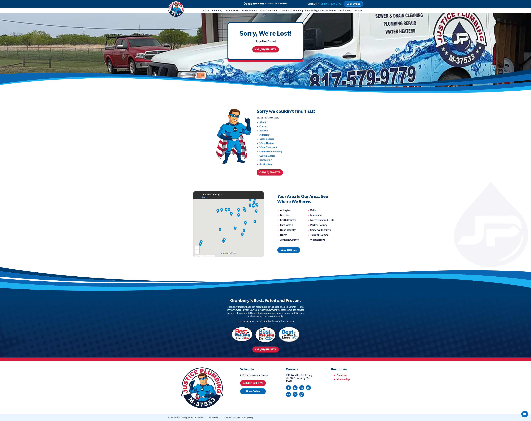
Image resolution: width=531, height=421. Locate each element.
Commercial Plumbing (291, 10)
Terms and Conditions (232, 417)
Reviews (263, 130)
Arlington (285, 210)
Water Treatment (268, 10)
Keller (313, 210)
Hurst (283, 235)
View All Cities (289, 250)
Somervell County (320, 230)
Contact (358, 10)
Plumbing (217, 10)
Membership (343, 379)
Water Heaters (249, 10)
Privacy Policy (247, 417)
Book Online (353, 3)
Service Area (344, 10)
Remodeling (265, 160)
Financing (341, 375)
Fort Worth (286, 225)
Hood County (288, 230)
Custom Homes (267, 155)
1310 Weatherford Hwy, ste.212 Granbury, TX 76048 (299, 378)
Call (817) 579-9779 (265, 49)
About (206, 10)
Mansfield (316, 215)
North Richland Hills (322, 220)
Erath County (288, 220)
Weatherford (317, 239)
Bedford (285, 215)
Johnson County (289, 239)
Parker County (318, 225)
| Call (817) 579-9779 (330, 3)
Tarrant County (319, 235)
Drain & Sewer (232, 10)
